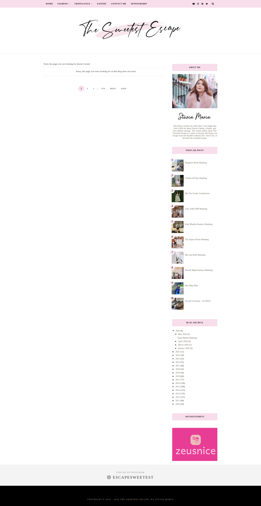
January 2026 (184, 348)
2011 (178, 400)
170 (103, 88)
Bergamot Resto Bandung (196, 163)
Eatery (101, 4)
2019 (178, 373)
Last (123, 88)
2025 (178, 352)
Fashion (63, 4)
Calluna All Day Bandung (196, 178)
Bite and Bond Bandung (195, 255)
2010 (178, 404)
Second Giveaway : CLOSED (197, 301)
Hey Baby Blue (191, 285)
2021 (178, 366)
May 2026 (182, 334)
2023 (178, 359)
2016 (178, 383)
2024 (178, 355)
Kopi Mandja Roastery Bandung (198, 224)
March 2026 (183, 345)
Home (49, 4)
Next (113, 88)
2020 (178, 369)
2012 (178, 397)
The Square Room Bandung (197, 239)
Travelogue (82, 4)
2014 (178, 390)
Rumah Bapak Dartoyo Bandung (199, 270)
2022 (178, 362)
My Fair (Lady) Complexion (197, 193)
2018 (178, 376)
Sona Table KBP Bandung (196, 209)
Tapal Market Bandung (187, 338)
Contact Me (118, 4)
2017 (178, 380)
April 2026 (183, 341)
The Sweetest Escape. (135, 499)
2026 (178, 331)
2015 (178, 387)
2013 (178, 393)
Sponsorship (139, 4)
